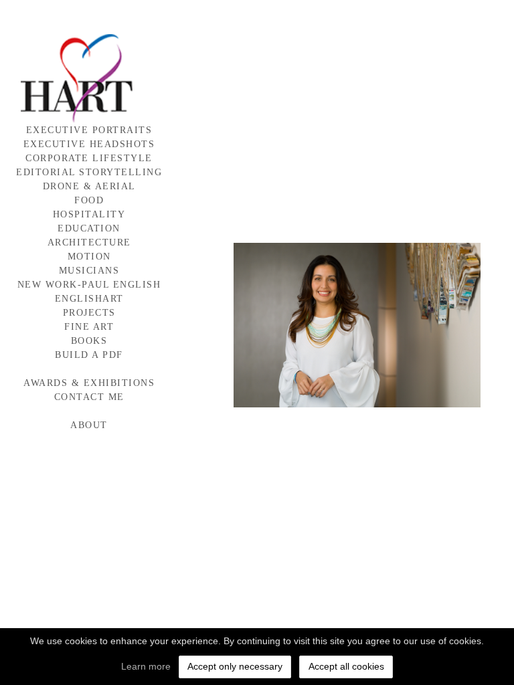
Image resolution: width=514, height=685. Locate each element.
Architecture (89, 242)
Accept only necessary (234, 666)
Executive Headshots (89, 144)
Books (89, 341)
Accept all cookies (346, 666)
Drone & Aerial (89, 186)
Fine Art (89, 327)
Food (89, 200)
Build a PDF (89, 355)
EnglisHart (89, 299)
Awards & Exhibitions (89, 383)
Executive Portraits (89, 130)
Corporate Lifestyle (89, 158)
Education (89, 228)
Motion (89, 257)
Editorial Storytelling (89, 172)
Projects (89, 313)
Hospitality (89, 214)
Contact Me (89, 397)
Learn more (146, 666)
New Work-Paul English (89, 285)
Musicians (89, 271)
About (89, 425)
